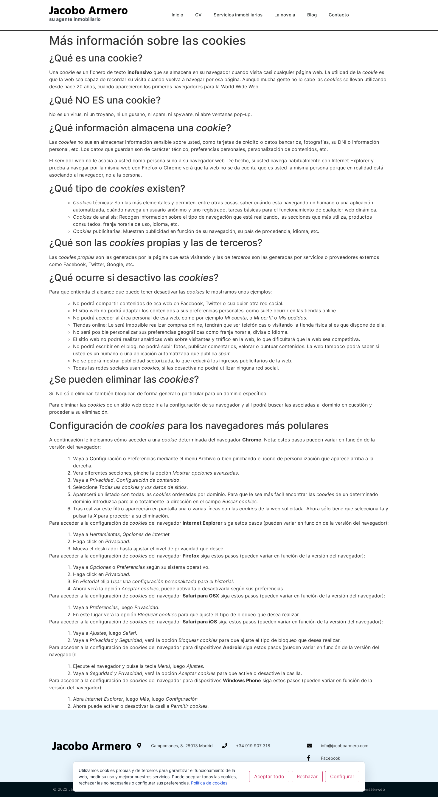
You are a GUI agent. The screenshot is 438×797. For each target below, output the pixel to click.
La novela (284, 15)
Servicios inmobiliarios (238, 15)
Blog (312, 15)
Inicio (177, 15)
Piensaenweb (372, 789)
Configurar (342, 776)
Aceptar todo (269, 776)
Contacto (339, 15)
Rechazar (307, 776)
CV (198, 15)
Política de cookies (209, 782)
